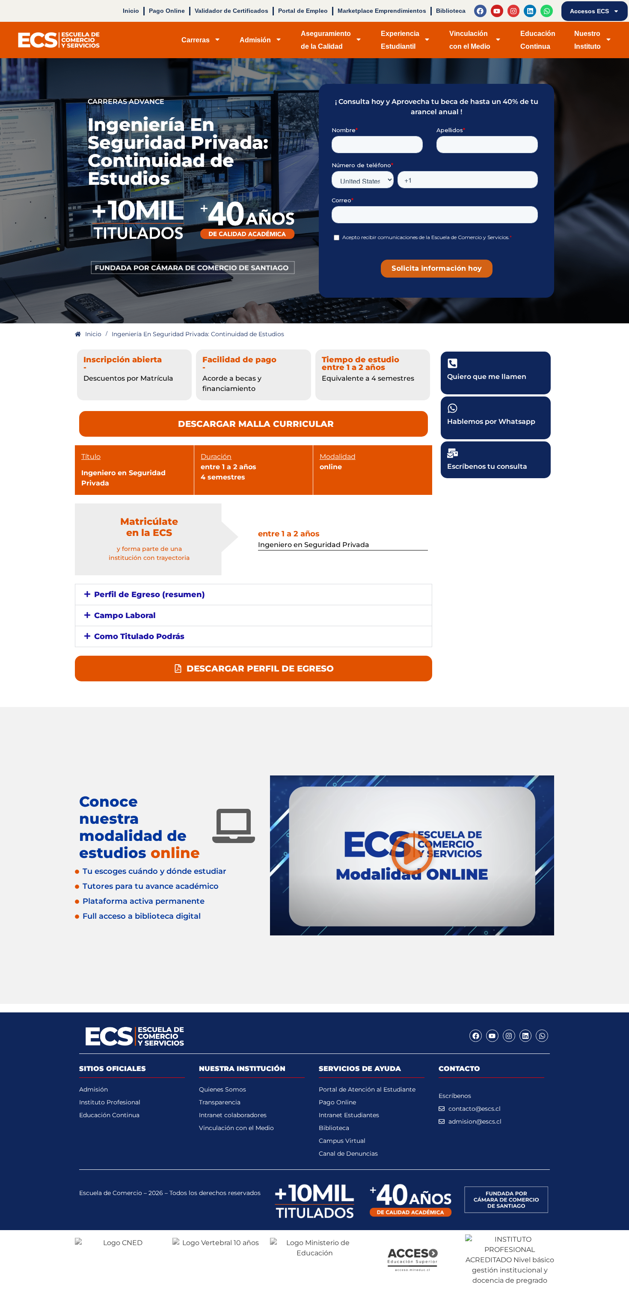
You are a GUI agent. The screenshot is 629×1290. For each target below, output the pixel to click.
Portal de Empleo (303, 10)
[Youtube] (497, 11)
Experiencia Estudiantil (400, 40)
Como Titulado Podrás (139, 636)
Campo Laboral (125, 615)
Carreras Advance (126, 102)
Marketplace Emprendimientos (382, 10)
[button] (253, 594)
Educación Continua (537, 40)
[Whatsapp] (546, 11)
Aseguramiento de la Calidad (326, 40)
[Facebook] (480, 11)
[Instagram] (513, 11)
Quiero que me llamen (486, 377)
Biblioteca (451, 10)
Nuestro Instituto (587, 40)
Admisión (255, 40)
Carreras (195, 40)
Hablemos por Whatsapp (491, 421)
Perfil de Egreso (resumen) (149, 594)
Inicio (131, 10)
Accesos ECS (589, 11)
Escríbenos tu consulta (487, 466)
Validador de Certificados (231, 10)
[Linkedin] (530, 11)
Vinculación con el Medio (469, 40)
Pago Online (167, 10)
